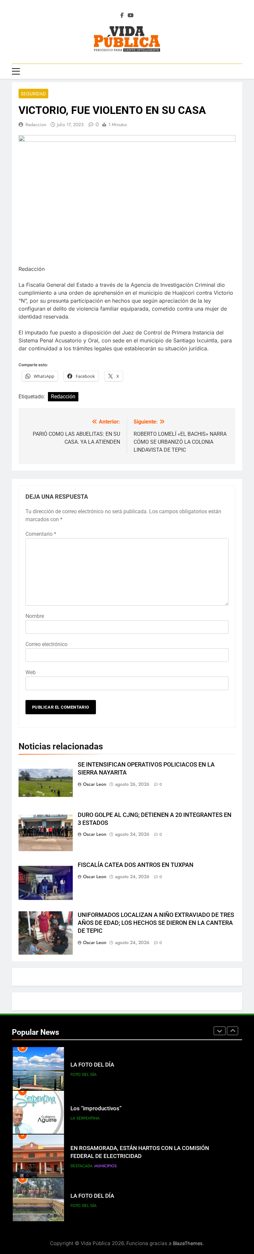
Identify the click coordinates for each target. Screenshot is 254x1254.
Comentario (40, 534)
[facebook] (122, 16)
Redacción (63, 396)
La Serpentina (85, 1118)
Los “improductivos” (96, 1108)
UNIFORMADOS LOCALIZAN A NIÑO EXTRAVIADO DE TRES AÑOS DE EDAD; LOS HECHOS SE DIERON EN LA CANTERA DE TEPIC (156, 923)
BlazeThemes (188, 1243)
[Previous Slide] (220, 1031)
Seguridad (33, 93)
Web (30, 672)
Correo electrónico (46, 644)
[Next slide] (232, 1031)
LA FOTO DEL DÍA (92, 1065)
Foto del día (83, 1075)
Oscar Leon (94, 784)
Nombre (34, 616)
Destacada (81, 1166)
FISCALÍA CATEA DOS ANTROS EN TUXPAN (135, 865)
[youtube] (131, 16)
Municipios (105, 1166)
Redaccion (35, 124)
